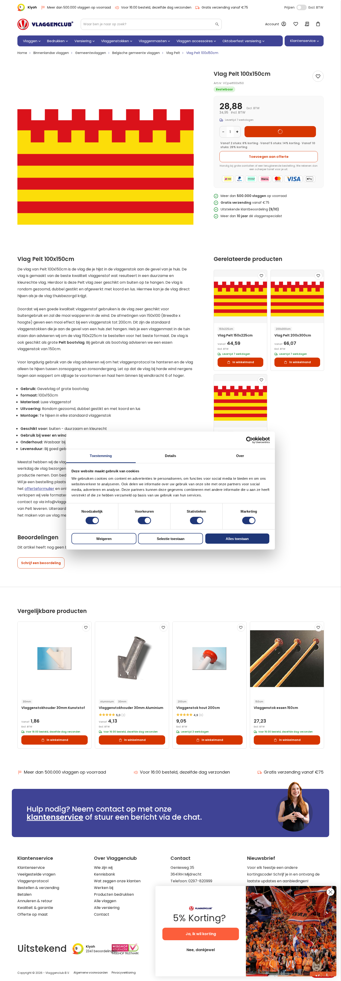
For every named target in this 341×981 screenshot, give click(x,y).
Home (22, 53)
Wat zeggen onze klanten (117, 881)
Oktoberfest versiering (241, 40)
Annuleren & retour (34, 901)
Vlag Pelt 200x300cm (292, 335)
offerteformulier (39, 488)
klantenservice (55, 817)
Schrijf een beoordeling (41, 563)
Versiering (82, 40)
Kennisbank (104, 874)
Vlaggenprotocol (32, 881)
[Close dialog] (330, 892)
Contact (101, 914)
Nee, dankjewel (201, 949)
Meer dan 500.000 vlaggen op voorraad (79, 7)
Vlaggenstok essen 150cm (276, 708)
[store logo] (45, 24)
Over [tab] (240, 455)
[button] (262, 276)
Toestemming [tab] (101, 455)
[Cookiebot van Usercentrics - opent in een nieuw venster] (249, 440)
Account (272, 24)
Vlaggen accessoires (195, 40)
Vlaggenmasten (153, 40)
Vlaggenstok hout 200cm (198, 708)
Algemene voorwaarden (91, 973)
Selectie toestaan (170, 539)
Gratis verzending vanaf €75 (225, 7)
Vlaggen (30, 40)
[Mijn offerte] (306, 24)
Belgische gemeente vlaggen (136, 53)
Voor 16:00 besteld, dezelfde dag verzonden (156, 7)
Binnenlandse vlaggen (51, 53)
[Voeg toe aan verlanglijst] (318, 76)
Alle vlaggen (105, 901)
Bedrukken (56, 40)
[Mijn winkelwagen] (318, 24)
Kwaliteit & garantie (35, 907)
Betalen (24, 894)
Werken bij (103, 887)
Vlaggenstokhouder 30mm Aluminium (131, 708)
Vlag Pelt (173, 53)
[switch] (144, 521)
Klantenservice (31, 867)
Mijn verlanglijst (295, 24)
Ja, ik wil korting (201, 934)
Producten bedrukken (114, 894)
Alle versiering (106, 907)
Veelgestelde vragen (36, 874)
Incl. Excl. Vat (301, 7)
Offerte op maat (32, 914)
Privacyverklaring (124, 973)
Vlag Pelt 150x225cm (235, 335)
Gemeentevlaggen (90, 53)
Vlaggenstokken (115, 40)
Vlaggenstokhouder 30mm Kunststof (53, 708)
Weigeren (104, 539)
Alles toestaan (237, 539)
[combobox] (151, 24)
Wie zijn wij (103, 867)
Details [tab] (170, 455)
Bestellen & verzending (38, 887)
